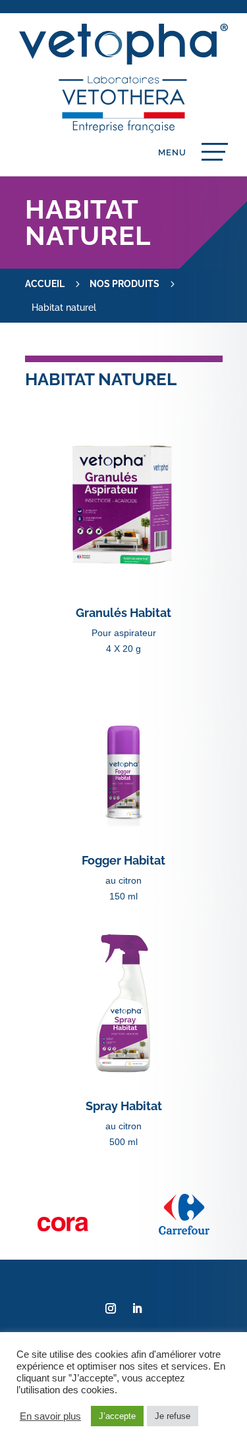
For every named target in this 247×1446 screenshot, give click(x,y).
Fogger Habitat (123, 860)
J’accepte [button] (117, 1416)
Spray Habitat (124, 1106)
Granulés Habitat (123, 613)
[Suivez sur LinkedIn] (137, 1308)
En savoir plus (50, 1416)
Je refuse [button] (172, 1416)
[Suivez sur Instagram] (110, 1308)
